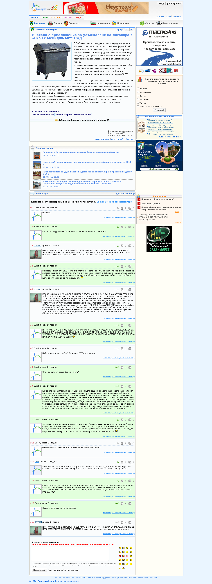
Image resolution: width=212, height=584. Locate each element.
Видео (78, 18)
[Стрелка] (131, 564)
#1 (31, 208)
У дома (143, 103)
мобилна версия (95, 578)
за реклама (68, 578)
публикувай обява (127, 578)
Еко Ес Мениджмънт (43, 114)
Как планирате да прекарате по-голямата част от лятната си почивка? (162, 81)
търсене (160, 16)
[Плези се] (123, 556)
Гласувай (159, 110)
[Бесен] (120, 556)
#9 (31, 386)
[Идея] (127, 564)
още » (178, 212)
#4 (31, 266)
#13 (32, 480)
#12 (32, 462)
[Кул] (127, 552)
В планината (145, 92)
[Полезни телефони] (177, 71)
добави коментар (125, 194)
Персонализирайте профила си (63, 570)
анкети (153, 578)
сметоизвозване (82, 114)
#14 (32, 503)
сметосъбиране (64, 114)
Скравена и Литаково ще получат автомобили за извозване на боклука (81, 152)
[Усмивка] (123, 548)
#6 (31, 325)
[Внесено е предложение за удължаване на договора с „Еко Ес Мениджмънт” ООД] (51, 79)
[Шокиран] (120, 552)
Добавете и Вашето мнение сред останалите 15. (84, 120)
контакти (176, 16)
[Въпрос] (123, 564)
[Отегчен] (127, 556)
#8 (31, 367)
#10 (32, 419)
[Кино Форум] (166, 70)
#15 (32, 522)
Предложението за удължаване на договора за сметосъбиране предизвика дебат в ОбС (87, 173)
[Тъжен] (127, 548)
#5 (31, 289)
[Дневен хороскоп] (155, 71)
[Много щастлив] (120, 548)
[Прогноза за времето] (141, 71)
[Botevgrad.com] (120, 568)
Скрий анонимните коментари (114, 202)
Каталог (55, 18)
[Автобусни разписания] (148, 71)
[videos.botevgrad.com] (123, 568)
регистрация (174, 3)
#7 (31, 348)
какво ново (143, 578)
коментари (102, 139)
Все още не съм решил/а (151, 107)
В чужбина (144, 100)
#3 (31, 245)
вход (161, 3)
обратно (129, 139)
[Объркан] (123, 552)
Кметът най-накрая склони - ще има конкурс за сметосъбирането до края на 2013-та (87, 163)
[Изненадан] (131, 548)
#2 (31, 226)
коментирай (117, 139)
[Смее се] (131, 552)
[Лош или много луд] (120, 560)
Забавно (67, 18)
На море (143, 89)
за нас (58, 578)
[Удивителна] (120, 564)
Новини (34, 18)
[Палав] (123, 560)
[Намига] (131, 560)
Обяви (45, 18)
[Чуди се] (127, 560)
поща (168, 16)
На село (143, 96)
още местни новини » (170, 137)
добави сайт (110, 578)
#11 (32, 443)
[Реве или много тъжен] (131, 556)
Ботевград (51, 29)
